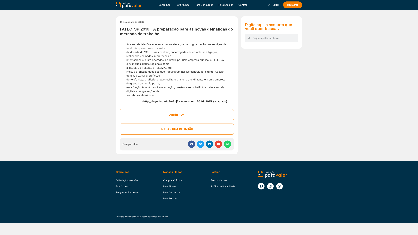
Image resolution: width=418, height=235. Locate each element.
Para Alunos (183, 4)
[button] (191, 144)
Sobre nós (164, 4)
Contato (243, 4)
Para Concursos (204, 4)
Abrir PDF (177, 114)
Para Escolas (225, 4)
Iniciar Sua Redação (177, 129)
